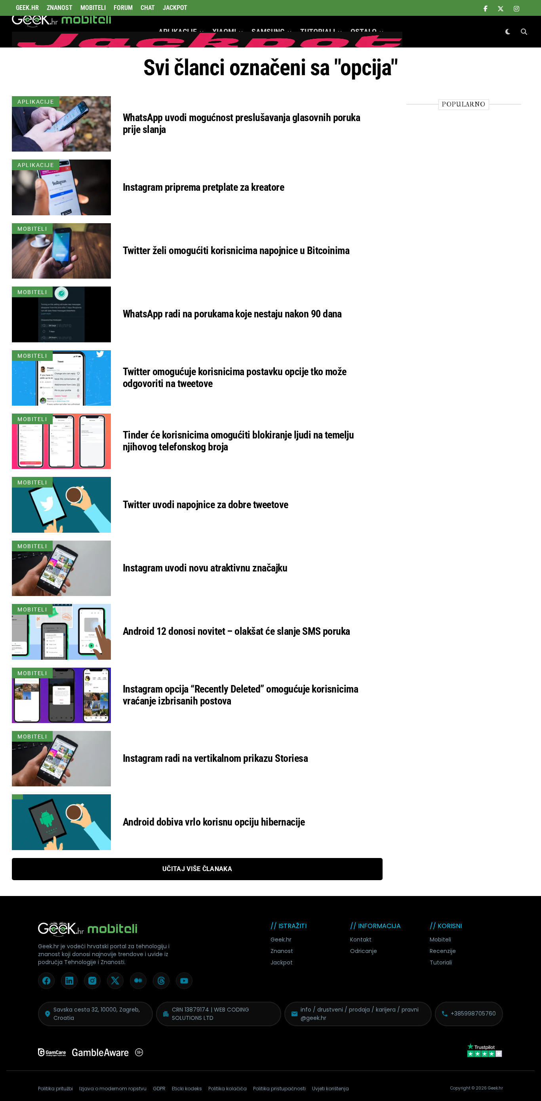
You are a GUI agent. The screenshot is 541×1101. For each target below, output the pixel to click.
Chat (148, 7)
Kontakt (360, 939)
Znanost (59, 7)
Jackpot (175, 7)
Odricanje (363, 951)
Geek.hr (280, 939)
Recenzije (443, 951)
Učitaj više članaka (197, 869)
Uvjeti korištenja (330, 1088)
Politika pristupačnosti (279, 1088)
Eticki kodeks (187, 1088)
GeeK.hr (27, 7)
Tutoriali (441, 962)
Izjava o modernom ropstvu (113, 1088)
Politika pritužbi (55, 1088)
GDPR (159, 1088)
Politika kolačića (227, 1088)
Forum (123, 7)
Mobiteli (93, 7)
